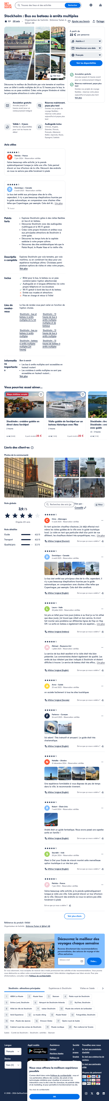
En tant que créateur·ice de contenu (93, 1058)
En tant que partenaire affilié (91, 1066)
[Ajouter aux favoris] (41, 394)
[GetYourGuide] (8, 5)
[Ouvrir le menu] (102, 520)
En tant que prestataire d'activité (91, 1051)
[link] (24, 415)
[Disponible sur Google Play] (38, 1051)
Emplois (76, 1057)
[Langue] (91, 5)
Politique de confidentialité (40, 976)
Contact (53, 1049)
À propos (75, 1051)
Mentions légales (56, 1053)
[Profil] (100, 5)
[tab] (24, 988)
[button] (12, 21)
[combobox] (40, 5)
